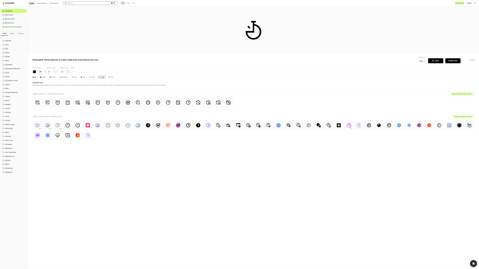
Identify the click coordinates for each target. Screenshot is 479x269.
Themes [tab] (21, 33)
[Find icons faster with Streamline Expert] (473, 263)
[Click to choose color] (34, 71)
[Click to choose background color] (68, 71)
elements (54, 3)
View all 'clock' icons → (463, 117)
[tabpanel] (14, 106)
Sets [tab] (5, 33)
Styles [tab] (12, 33)
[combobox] (86, 3)
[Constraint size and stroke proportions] (45, 70)
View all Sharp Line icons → (462, 94)
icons (31, 3)
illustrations (42, 3)
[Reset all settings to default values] (73, 72)
